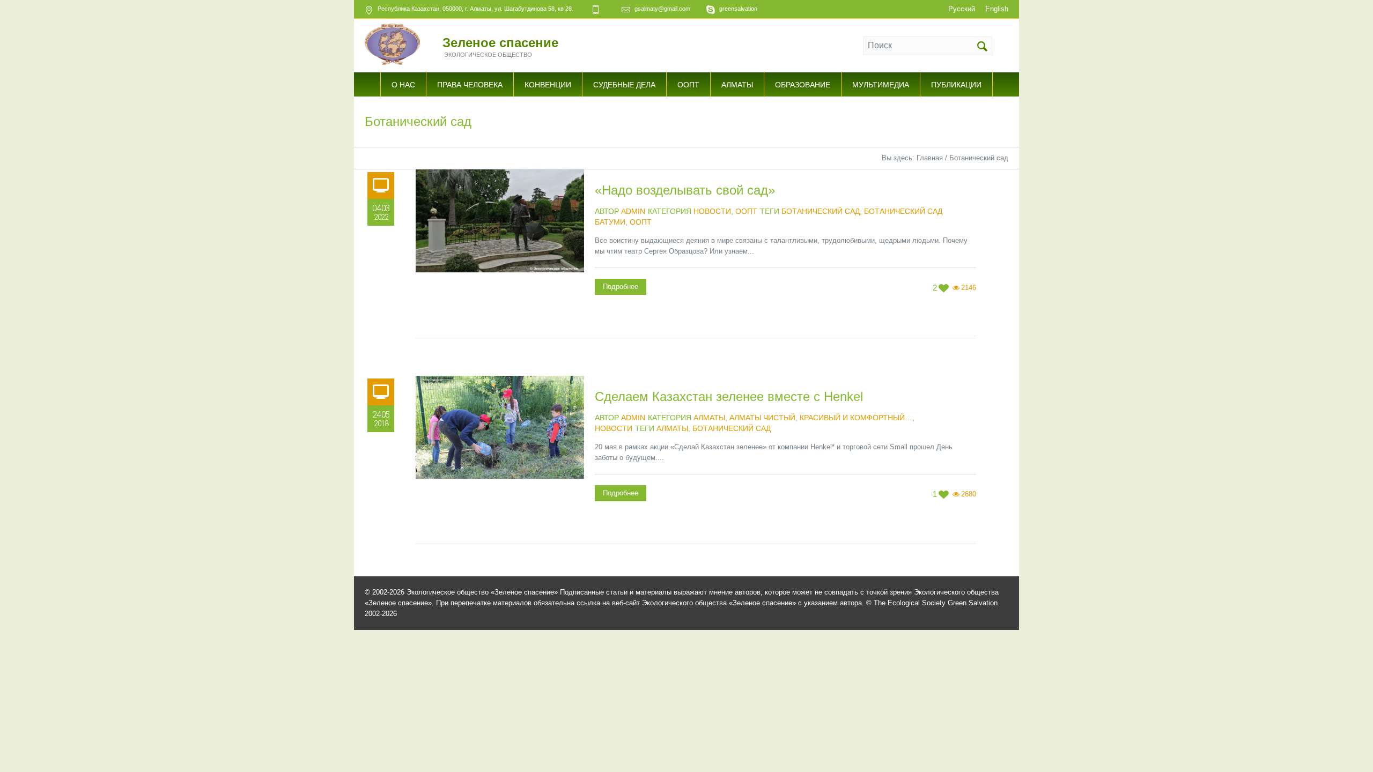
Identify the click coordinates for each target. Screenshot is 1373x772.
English (996, 9)
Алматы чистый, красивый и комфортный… (820, 417)
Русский (961, 9)
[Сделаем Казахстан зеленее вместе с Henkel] (500, 460)
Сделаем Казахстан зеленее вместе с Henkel (729, 396)
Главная (930, 158)
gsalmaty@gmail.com (662, 8)
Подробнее (620, 287)
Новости (712, 211)
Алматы (709, 417)
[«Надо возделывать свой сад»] (500, 253)
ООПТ (746, 211)
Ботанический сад (820, 211)
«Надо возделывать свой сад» (685, 190)
